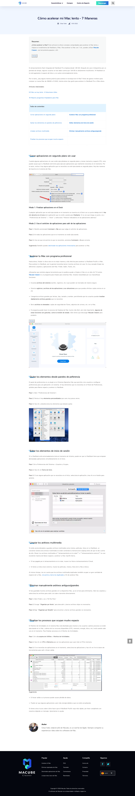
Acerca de (85, 763)
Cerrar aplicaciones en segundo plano (42, 115)
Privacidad (85, 771)
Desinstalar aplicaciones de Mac (51, 771)
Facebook (102, 764)
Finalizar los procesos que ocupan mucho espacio (46, 139)
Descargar (34, 55)
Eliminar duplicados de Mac (49, 767)
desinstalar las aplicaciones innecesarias (61, 246)
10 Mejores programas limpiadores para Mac (44, 98)
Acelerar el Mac (46, 763)
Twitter (108, 764)
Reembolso (66, 775)
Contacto (85, 767)
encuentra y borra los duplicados (53, 575)
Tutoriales (66, 767)
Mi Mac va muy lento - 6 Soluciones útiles (43, 92)
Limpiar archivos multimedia (39, 131)
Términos (85, 775)
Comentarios (67, 771)
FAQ (64, 763)
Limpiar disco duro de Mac (49, 775)
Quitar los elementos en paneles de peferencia (46, 123)
